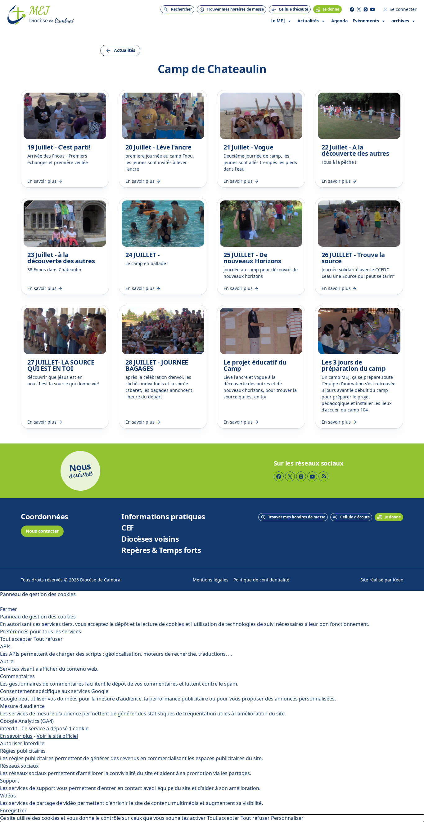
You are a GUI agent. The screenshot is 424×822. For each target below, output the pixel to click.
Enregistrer (13, 811)
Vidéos (8, 796)
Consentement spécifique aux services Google (54, 691)
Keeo (398, 580)
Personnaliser (287, 818)
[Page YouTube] (372, 9)
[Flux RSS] (323, 476)
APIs (5, 647)
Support (9, 781)
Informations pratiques (163, 517)
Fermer (8, 609)
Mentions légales (210, 580)
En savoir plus (16, 736)
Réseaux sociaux (19, 766)
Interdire (34, 743)
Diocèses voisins (150, 539)
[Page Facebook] (352, 9)
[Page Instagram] (365, 9)
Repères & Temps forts (161, 550)
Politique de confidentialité (261, 580)
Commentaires (17, 676)
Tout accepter (16, 639)
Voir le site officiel (57, 736)
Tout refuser (48, 639)
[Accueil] (17, 15)
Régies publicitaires (23, 751)
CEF (127, 528)
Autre (6, 661)
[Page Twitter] (359, 9)
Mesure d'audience (22, 706)
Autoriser (11, 743)
